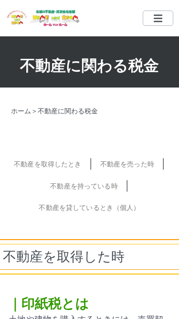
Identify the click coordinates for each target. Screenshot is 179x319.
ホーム (21, 111)
